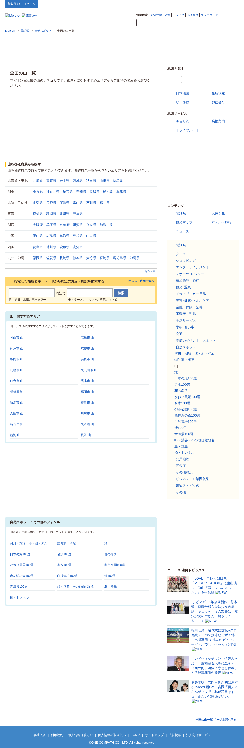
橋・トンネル (19, 597)
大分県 (91, 258)
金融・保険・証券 (189, 307)
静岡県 (51, 214)
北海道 (38, 180)
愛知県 (38, 214)
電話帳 (181, 213)
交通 (179, 334)
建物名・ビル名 (187, 485)
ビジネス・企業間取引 (192, 479)
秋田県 (91, 180)
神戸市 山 (16, 348)
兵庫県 (51, 225)
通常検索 (142, 15)
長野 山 (86, 435)
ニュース (182, 231)
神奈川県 (53, 192)
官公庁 (181, 466)
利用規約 (57, 735)
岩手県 (65, 180)
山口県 (91, 236)
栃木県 (108, 192)
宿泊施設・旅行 (187, 280)
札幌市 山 (16, 370)
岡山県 (38, 236)
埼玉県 (68, 192)
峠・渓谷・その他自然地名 (75, 586)
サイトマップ (231, 3)
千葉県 (81, 192)
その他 (181, 492)
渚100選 (110, 576)
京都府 (65, 225)
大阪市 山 (16, 413)
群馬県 (121, 192)
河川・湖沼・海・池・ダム (28, 543)
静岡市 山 (16, 359)
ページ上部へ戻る (216, 719)
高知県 (78, 247)
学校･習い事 (185, 327)
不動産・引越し (187, 314)
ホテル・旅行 (222, 222)
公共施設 (182, 459)
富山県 (78, 203)
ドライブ (178, 15)
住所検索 (218, 93)
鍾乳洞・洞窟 (66, 543)
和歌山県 (106, 225)
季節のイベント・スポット (196, 340)
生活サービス (186, 320)
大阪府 (38, 225)
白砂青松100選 (67, 576)
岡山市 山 (16, 337)
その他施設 (184, 472)
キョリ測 (182, 121)
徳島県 (38, 247)
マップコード (209, 15)
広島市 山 (87, 337)
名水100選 (64, 554)
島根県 (78, 236)
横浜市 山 (87, 402)
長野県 (51, 203)
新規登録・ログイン (22, 4)
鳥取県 (65, 236)
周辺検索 (156, 15)
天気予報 (218, 213)
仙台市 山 (16, 381)
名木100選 (64, 565)
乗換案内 (218, 121)
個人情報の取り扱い (112, 735)
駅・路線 (182, 102)
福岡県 (38, 258)
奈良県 (91, 225)
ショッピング (186, 260)
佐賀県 (51, 258)
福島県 (118, 180)
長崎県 (65, 258)
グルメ (181, 254)
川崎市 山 (87, 413)
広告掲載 (175, 735)
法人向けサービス (198, 735)
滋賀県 (78, 225)
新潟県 (65, 203)
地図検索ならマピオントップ (192, 3)
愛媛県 (65, 247)
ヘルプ (216, 3)
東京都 (38, 192)
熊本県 (78, 258)
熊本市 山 (87, 381)
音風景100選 (18, 586)
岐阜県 (65, 214)
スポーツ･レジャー (190, 274)
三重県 (78, 214)
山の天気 (149, 271)
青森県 (51, 180)
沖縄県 (135, 258)
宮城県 (78, 180)
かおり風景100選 (22, 565)
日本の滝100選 (20, 554)
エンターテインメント (192, 267)
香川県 (51, 247)
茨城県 (95, 192)
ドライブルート (187, 130)
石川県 (91, 203)
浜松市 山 (87, 359)
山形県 (105, 180)
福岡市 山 (87, 392)
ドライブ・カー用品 (191, 294)
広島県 (51, 236)
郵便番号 (192, 15)
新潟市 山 (16, 402)
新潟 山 (15, 435)
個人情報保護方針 (80, 735)
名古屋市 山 (18, 424)
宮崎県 (105, 258)
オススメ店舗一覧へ (141, 281)
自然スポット (186, 347)
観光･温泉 (183, 287)
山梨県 (38, 203)
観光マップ (184, 222)
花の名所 (110, 554)
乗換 (167, 15)
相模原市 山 (18, 392)
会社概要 (39, 735)
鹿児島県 (119, 258)
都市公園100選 (114, 565)
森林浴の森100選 (22, 576)
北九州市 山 (89, 370)
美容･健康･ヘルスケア (192, 300)
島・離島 (110, 586)
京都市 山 (87, 348)
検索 (231, 23)
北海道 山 (87, 424)
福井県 (105, 203)
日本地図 (182, 93)
